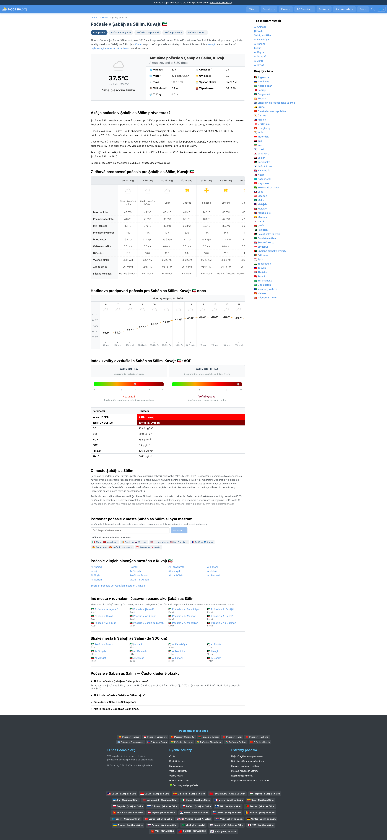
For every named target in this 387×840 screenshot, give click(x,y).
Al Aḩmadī (96, 566)
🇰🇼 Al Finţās (214, 645)
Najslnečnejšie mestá (241, 775)
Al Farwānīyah (176, 566)
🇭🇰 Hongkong (262, 128)
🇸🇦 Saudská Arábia (265, 238)
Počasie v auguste (121, 32)
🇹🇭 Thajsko (260, 272)
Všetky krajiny (176, 775)
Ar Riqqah (135, 571)
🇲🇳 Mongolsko (262, 212)
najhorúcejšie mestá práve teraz (110, 48)
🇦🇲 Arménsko (262, 81)
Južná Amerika (305, 9)
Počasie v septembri (148, 32)
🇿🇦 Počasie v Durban (236, 742)
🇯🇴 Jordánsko (262, 161)
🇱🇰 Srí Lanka (261, 255)
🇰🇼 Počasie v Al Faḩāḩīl (220, 610)
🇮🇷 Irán (258, 145)
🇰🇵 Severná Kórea (264, 242)
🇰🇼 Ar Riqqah (98, 652)
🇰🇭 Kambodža (262, 170)
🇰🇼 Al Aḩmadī (137, 659)
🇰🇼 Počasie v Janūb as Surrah (147, 624)
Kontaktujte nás (177, 761)
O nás (172, 756)
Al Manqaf (174, 571)
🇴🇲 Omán (259, 225)
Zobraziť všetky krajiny (221, 2)
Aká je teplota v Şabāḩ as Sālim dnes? (116, 708)
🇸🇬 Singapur (261, 246)
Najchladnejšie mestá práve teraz (247, 761)
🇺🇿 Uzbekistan (262, 284)
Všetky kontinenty (178, 771)
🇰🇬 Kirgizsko (261, 183)
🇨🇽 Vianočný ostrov (265, 289)
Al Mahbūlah (175, 575)
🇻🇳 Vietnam (260, 293)
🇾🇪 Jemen (259, 157)
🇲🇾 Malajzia (260, 204)
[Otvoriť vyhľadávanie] (373, 9)
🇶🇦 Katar (259, 174)
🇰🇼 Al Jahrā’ (214, 659)
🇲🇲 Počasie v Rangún (129, 737)
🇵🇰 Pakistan (261, 229)
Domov (94, 17)
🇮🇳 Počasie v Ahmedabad (209, 742)
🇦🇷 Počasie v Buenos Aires (130, 742)
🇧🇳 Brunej (259, 106)
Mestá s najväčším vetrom (244, 771)
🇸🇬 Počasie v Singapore (155, 737)
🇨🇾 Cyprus (260, 115)
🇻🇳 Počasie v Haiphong (257, 737)
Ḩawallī (134, 566)
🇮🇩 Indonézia (261, 136)
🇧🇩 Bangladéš (262, 94)
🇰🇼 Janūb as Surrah (102, 645)
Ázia (363, 9)
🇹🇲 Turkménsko (263, 280)
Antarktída (269, 9)
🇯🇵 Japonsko (261, 153)
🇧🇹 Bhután (260, 98)
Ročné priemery (173, 32)
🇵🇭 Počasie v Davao (157, 742)
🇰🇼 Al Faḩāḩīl (175, 659)
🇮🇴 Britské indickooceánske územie (274, 102)
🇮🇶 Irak (258, 140)
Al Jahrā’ (212, 571)
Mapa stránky (176, 766)
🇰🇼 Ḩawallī (136, 645)
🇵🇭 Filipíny (260, 119)
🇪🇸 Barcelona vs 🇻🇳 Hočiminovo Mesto (112, 547)
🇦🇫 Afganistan (262, 77)
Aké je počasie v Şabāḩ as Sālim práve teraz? (120, 681)
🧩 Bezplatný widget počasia (183, 785)
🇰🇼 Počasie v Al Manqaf (182, 617)
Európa (285, 9)
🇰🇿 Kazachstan (263, 178)
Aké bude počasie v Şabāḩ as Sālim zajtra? (119, 695)
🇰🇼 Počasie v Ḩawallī (142, 610)
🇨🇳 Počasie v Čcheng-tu (182, 737)
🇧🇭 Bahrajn (260, 90)
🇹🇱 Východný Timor (265, 297)
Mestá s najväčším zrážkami (245, 766)
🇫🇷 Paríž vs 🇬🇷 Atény (202, 542)
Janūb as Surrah (139, 575)
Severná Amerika (344, 9)
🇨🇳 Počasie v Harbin (260, 742)
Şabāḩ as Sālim (263, 35)
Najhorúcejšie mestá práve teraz (247, 756)
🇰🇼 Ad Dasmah (138, 652)
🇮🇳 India (258, 132)
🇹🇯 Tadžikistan (262, 263)
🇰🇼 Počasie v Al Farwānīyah (184, 610)
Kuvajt (105, 17)
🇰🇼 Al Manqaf (98, 659)
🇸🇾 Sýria (258, 259)
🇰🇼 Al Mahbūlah (177, 652)
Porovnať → (179, 530)
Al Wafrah (96, 579)
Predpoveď (99, 32)
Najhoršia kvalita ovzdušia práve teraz (250, 780)
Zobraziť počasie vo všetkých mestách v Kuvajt (118, 585)
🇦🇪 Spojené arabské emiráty (270, 250)
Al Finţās (96, 575)
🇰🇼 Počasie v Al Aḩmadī (104, 610)
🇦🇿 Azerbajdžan (263, 85)
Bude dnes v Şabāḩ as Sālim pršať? (114, 702)
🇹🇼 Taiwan (260, 267)
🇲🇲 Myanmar (261, 217)
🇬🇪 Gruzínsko (262, 123)
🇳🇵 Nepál (259, 221)
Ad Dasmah (213, 575)
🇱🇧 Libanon (260, 195)
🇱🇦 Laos (258, 191)
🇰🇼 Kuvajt (212, 652)
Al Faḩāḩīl (212, 566)
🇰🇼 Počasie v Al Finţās (103, 624)
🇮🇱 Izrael (259, 149)
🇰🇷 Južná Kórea (263, 166)
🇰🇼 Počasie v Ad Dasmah (221, 624)
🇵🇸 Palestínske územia (267, 233)
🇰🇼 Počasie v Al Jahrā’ (220, 617)
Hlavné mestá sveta (179, 780)
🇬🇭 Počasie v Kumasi (208, 737)
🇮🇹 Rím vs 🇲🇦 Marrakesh (104, 542)
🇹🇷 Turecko (260, 276)
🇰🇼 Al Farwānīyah (178, 645)
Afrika (253, 9)
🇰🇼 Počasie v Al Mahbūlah (183, 624)
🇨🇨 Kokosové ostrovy (266, 187)
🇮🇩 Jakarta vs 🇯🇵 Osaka (148, 547)
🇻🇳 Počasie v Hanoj (232, 737)
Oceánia (324, 9)
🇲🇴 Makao (259, 200)
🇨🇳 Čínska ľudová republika (270, 111)
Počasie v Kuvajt (196, 32)
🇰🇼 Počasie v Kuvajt (102, 617)
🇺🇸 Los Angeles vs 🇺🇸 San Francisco (168, 542)
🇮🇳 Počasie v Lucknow (182, 742)
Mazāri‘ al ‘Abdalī (139, 579)
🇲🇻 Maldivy (260, 208)
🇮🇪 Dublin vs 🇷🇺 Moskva (134, 542)
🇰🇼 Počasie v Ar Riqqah (143, 617)
